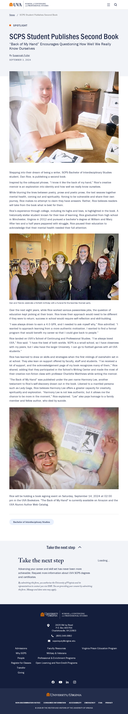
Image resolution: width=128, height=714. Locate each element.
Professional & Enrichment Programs (56, 657)
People (21, 657)
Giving (21, 672)
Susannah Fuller (21, 55)
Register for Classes (21, 662)
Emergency (89, 703)
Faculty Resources (56, 648)
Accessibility (75, 703)
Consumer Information (55, 703)
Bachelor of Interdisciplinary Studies (31, 521)
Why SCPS (21, 653)
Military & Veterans (56, 653)
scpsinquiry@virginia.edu (64, 640)
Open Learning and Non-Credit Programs (56, 662)
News (12, 14)
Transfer (21, 667)
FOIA (100, 703)
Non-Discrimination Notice (27, 703)
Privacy (109, 703)
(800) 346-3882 (64, 635)
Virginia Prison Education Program (99, 648)
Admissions (21, 648)
